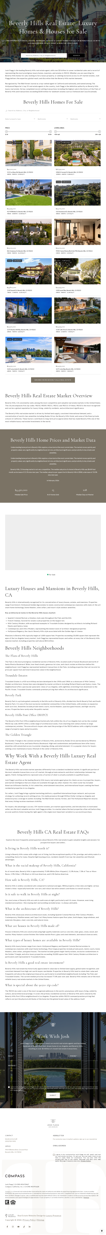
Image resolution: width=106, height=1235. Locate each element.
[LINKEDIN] (30, 1227)
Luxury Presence (53, 1215)
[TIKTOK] (24, 1227)
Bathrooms (42, 119)
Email (41, 1056)
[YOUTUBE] (18, 1227)
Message (12, 1065)
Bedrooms (74, 119)
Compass (8, 1191)
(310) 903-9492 (10, 1141)
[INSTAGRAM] (13, 1227)
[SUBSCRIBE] (98, 1159)
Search (76, 55)
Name (10, 1056)
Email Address (59, 1146)
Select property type (13, 119)
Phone (73, 1056)
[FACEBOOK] (7, 1227)
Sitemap (86, 1197)
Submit (53, 1095)
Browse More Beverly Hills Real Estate (53, 380)
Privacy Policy (18, 1090)
